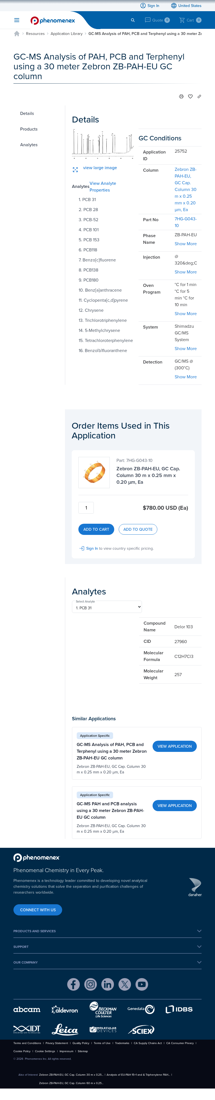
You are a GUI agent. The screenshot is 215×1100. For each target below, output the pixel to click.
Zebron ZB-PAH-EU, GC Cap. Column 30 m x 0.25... (71, 1075)
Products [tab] (29, 129)
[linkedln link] (107, 985)
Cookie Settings (45, 1051)
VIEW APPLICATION (175, 746)
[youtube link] (141, 985)
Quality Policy (81, 1043)
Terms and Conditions (27, 1043)
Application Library (67, 33)
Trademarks (122, 1043)
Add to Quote (138, 529)
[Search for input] (132, 20)
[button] (181, 96)
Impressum (66, 1051)
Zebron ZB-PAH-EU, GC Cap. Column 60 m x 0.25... (71, 1083)
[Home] (16, 33)
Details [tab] (27, 113)
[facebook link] (73, 985)
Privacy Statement (57, 1043)
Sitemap (83, 1051)
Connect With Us (38, 910)
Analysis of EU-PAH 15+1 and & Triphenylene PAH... (138, 1075)
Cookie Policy (22, 1051)
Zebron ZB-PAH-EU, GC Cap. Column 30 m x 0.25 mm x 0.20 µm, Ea (186, 189)
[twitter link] (124, 985)
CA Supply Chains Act (148, 1043)
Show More (186, 243)
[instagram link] (90, 985)
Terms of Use (102, 1043)
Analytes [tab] (29, 144)
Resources (35, 33)
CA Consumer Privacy (180, 1043)
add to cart (96, 529)
